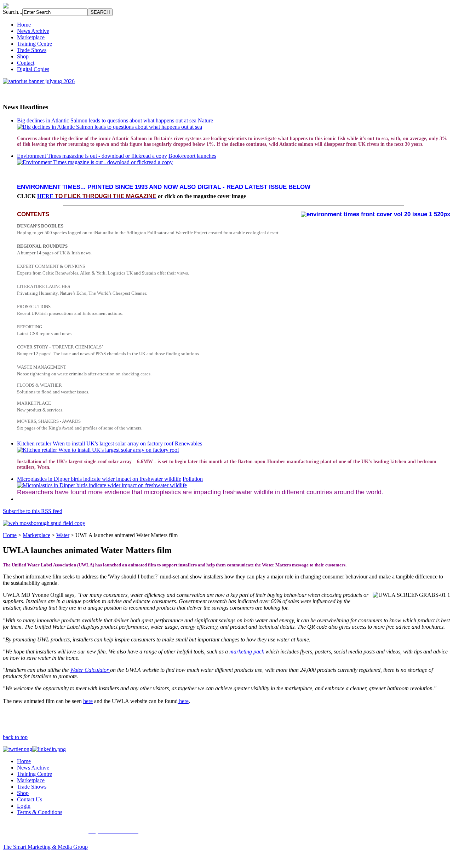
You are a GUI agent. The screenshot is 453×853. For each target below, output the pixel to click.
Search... (12, 12)
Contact (25, 63)
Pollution (193, 479)
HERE (96, 196)
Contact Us (29, 799)
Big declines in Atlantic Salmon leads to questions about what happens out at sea (106, 120)
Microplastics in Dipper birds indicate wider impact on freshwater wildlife (99, 479)
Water (62, 535)
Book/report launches (192, 156)
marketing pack (246, 652)
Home (24, 25)
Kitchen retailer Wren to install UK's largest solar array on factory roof (95, 443)
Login (23, 806)
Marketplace (31, 37)
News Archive (33, 31)
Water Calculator (90, 670)
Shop (23, 56)
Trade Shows (31, 50)
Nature (205, 120)
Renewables (188, 443)
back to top (15, 737)
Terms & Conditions (39, 812)
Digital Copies (33, 69)
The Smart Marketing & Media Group (45, 847)
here (88, 701)
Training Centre (34, 44)
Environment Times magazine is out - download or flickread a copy (92, 156)
